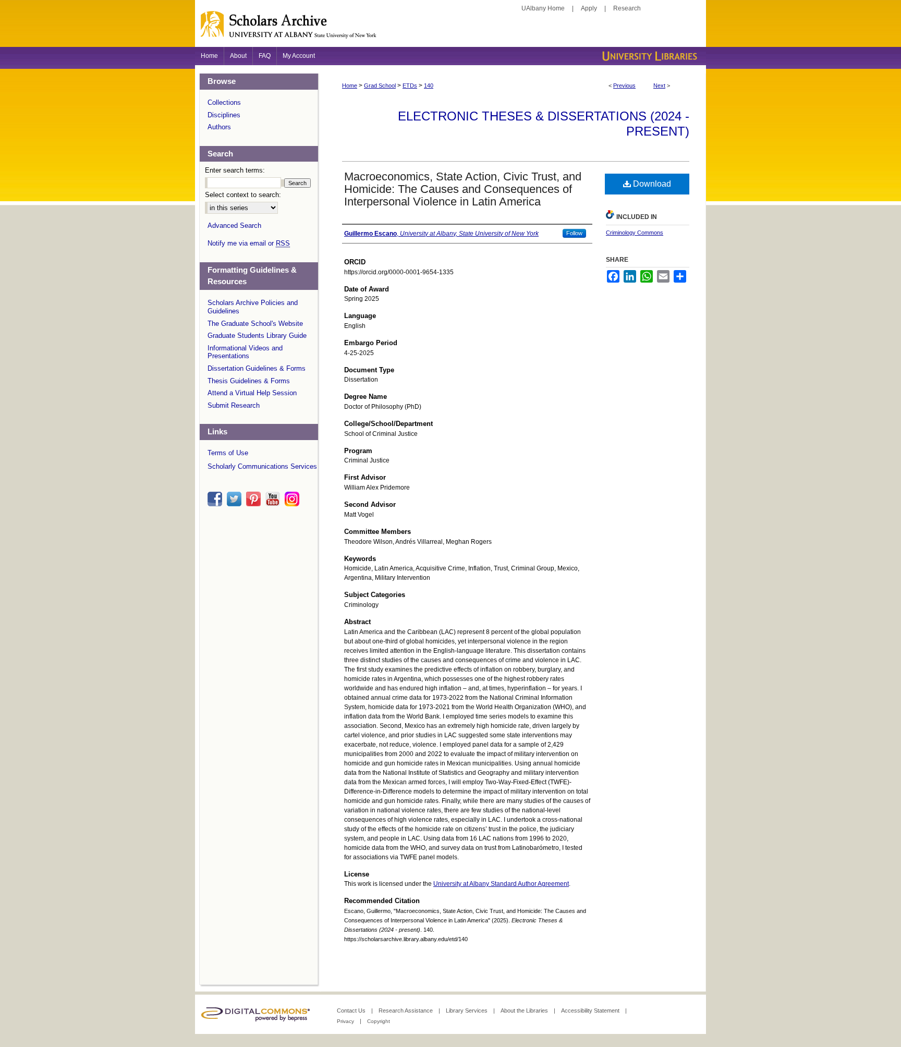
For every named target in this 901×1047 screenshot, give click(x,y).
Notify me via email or (249, 243)
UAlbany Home (543, 8)
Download (651, 183)
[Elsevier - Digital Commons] (257, 1014)
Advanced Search (234, 225)
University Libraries (648, 56)
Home (349, 85)
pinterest (255, 499)
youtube (274, 499)
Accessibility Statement (591, 1010)
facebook (216, 499)
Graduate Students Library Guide (257, 335)
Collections (224, 102)
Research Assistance (406, 1010)
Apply (589, 8)
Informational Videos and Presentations (245, 352)
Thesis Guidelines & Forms (249, 381)
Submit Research (234, 405)
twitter (236, 499)
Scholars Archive (450, 28)
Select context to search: (243, 195)
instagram (293, 499)
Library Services (467, 1010)
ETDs (410, 85)
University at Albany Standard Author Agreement (501, 883)
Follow (574, 233)
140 (428, 85)
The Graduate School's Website (255, 323)
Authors (219, 127)
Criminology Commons (634, 232)
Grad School (380, 85)
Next (659, 85)
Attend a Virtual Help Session (252, 393)
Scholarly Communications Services (262, 466)
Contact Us (352, 1010)
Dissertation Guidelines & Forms (257, 368)
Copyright (378, 1021)
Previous (624, 85)
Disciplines (224, 115)
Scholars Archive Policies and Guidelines (253, 307)
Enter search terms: (235, 170)
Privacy (346, 1021)
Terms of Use (228, 453)
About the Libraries (525, 1010)
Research (627, 8)
